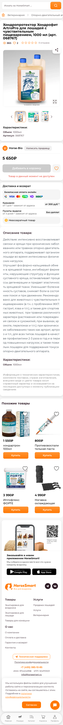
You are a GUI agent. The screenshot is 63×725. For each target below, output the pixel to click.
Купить (15, 455)
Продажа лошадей (44, 605)
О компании (12, 632)
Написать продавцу (38, 148)
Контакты (10, 647)
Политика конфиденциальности (31, 662)
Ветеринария (16, 15)
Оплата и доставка (15, 637)
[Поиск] (55, 5)
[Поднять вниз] (51, 116)
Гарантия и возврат (16, 642)
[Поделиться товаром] (56, 50)
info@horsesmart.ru (31, 674)
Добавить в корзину (26, 168)
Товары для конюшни (17, 620)
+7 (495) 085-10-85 (31, 667)
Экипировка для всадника (14, 606)
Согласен (31, 704)
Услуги (37, 610)
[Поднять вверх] (11, 116)
